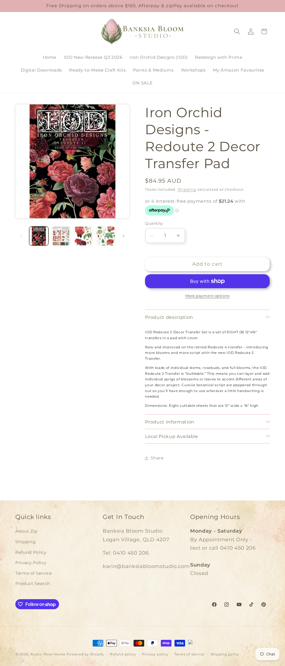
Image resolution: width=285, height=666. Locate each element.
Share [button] (157, 458)
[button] (237, 31)
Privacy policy (155, 654)
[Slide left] (21, 236)
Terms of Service (33, 573)
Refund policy (123, 654)
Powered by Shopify (85, 654)
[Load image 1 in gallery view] (38, 236)
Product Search (32, 583)
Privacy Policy (30, 562)
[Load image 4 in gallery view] (105, 236)
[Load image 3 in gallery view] (83, 236)
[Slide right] (123, 236)
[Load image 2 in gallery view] (61, 236)
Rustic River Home (47, 654)
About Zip (26, 531)
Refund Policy (30, 552)
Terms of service (189, 654)
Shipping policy (225, 654)
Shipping (187, 189)
